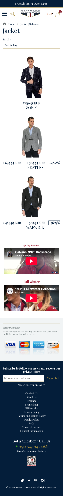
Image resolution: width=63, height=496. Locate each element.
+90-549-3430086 (33, 446)
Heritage (31, 401)
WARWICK (35, 227)
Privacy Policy (31, 412)
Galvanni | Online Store (25, 487)
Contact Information (31, 431)
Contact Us (31, 393)
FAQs (31, 423)
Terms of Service (31, 427)
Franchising (31, 404)
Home (11, 24)
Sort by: (7, 39)
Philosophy (31, 408)
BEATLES (35, 167)
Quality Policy (31, 419)
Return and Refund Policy (32, 416)
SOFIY (31, 107)
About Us (31, 397)
